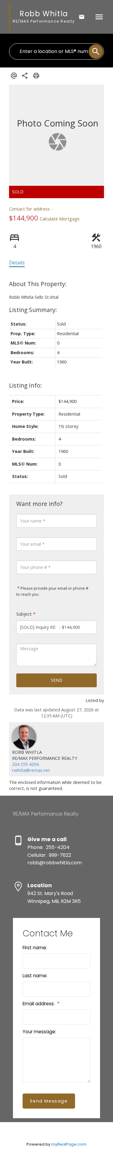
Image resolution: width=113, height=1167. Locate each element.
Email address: (39, 1003)
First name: (35, 947)
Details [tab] (17, 262)
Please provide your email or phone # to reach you (52, 591)
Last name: (35, 975)
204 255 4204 (25, 764)
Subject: (24, 614)
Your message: (39, 1031)
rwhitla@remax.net (31, 770)
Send (56, 680)
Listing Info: (25, 385)
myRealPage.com (68, 1144)
